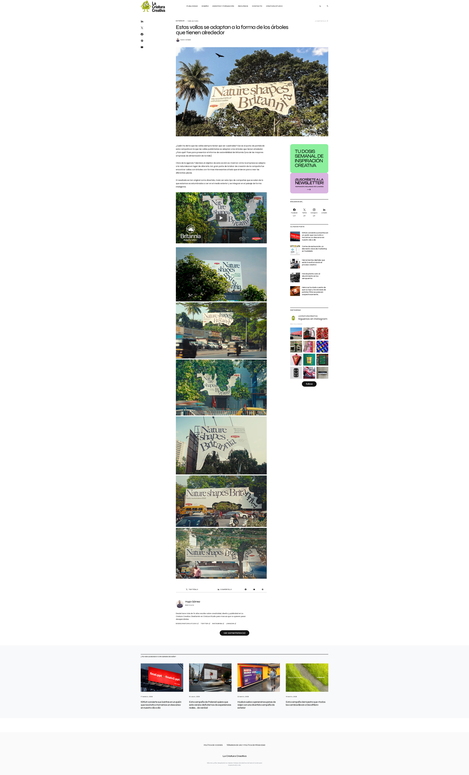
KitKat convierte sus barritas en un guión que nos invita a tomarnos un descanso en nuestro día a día (315, 236)
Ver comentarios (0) (234, 632)
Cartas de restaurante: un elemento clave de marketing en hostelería (314, 248)
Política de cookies (213, 745)
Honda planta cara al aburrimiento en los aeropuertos (311, 276)
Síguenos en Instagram (312, 319)
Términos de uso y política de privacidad (246, 745)
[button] (320, 6)
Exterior (180, 21)
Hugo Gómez (185, 39)
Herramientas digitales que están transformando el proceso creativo (313, 262)
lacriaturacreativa (308, 316)
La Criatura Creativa (234, 756)
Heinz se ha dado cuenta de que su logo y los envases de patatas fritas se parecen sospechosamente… (314, 291)
